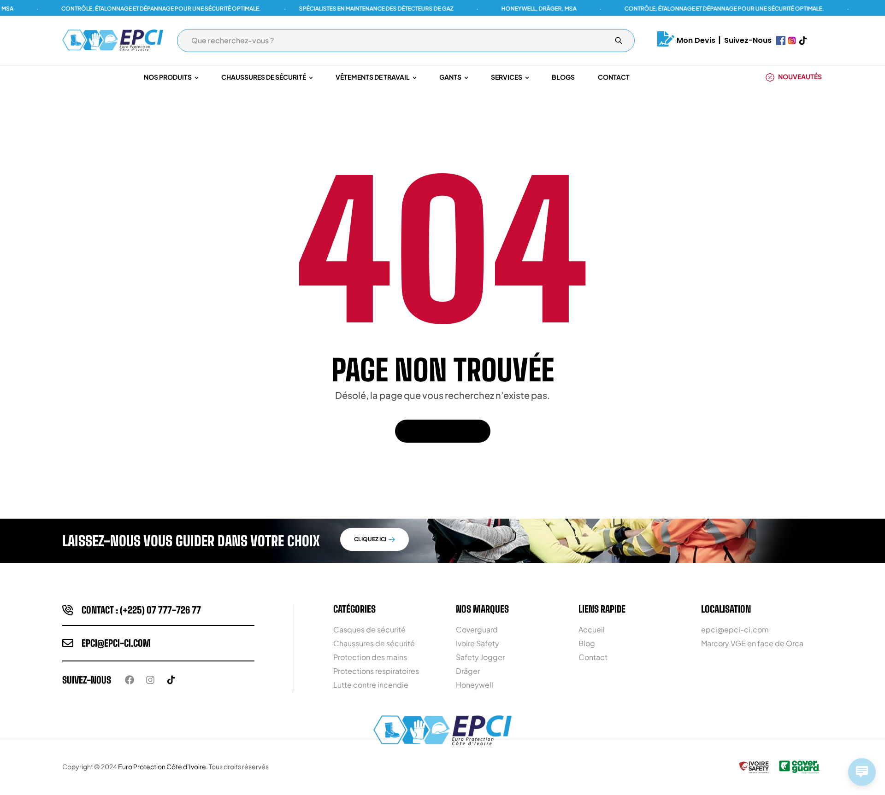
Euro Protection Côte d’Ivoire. (163, 766)
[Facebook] (129, 680)
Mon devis (696, 40)
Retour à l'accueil (437, 430)
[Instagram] (150, 680)
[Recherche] (618, 40)
